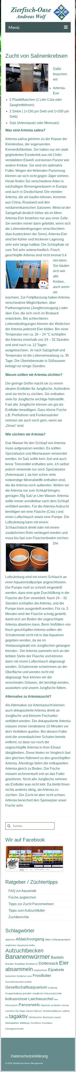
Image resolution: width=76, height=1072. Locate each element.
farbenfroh (10, 976)
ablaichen (10, 939)
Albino (48, 939)
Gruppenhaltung (13, 993)
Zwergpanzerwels (14, 1028)
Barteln (57, 957)
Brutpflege (20, 964)
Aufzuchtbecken (24, 950)
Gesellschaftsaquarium (26, 987)
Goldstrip (52, 987)
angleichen (10, 945)
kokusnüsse (16, 999)
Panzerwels (29, 1004)
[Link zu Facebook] (34, 858)
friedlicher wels (24, 976)
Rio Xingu (20, 1011)
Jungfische (37, 993)
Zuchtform (36, 1023)
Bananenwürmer (27, 956)
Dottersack (48, 963)
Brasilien (9, 964)
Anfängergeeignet (61, 939)
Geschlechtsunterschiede (18, 982)
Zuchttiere (47, 1023)
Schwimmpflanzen (52, 1011)
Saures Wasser (34, 1011)
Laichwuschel (40, 999)
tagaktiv (18, 1016)
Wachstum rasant (52, 1017)
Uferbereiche (35, 1017)
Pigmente (45, 1005)
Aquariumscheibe (26, 945)
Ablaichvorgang (30, 939)
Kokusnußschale (53, 993)
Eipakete (56, 969)
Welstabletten (12, 1023)
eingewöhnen (40, 970)
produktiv (56, 1005)
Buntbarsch (32, 964)
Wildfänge (25, 1023)
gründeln (27, 993)
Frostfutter (42, 975)
